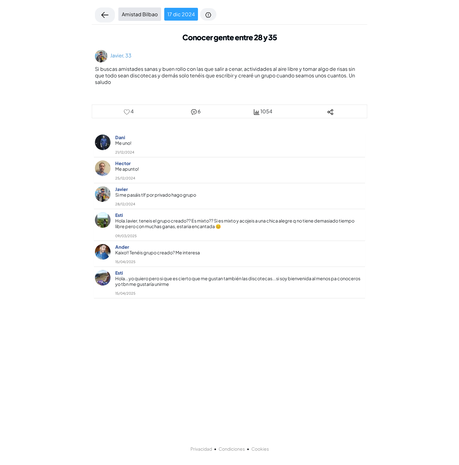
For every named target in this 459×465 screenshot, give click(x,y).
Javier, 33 (119, 55)
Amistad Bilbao (140, 14)
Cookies (260, 449)
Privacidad (201, 449)
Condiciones (232, 449)
